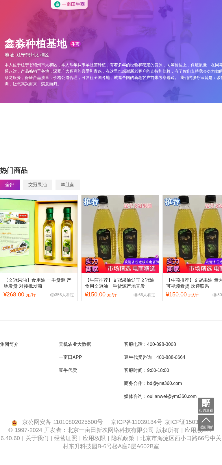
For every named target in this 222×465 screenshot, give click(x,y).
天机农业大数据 (75, 344)
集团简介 (9, 344)
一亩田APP (70, 357)
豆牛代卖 (68, 370)
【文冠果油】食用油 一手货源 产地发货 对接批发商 (37, 283)
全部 (9, 184)
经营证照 (66, 438)
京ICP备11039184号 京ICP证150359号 (160, 421)
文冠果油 (37, 184)
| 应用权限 (93, 438)
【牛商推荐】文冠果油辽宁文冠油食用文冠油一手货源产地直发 (119, 283)
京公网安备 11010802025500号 (62, 421)
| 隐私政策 (122, 438)
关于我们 (38, 438)
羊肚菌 (68, 184)
